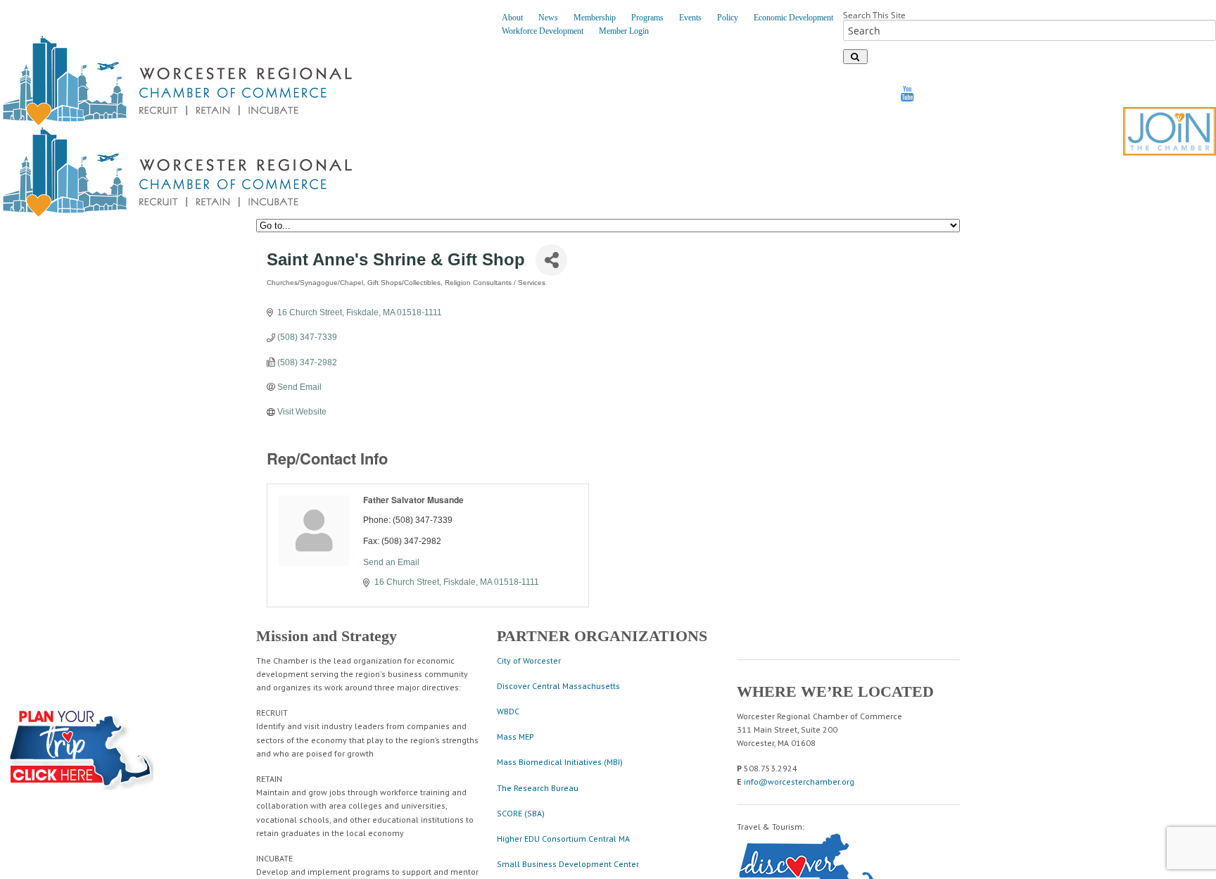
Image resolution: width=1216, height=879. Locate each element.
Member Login (624, 31)
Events (690, 18)
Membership (595, 18)
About (512, 18)
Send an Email (391, 562)
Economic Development (793, 18)
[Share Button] (551, 260)
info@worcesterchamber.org (799, 781)
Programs (647, 18)
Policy (727, 18)
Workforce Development (542, 31)
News (548, 18)
